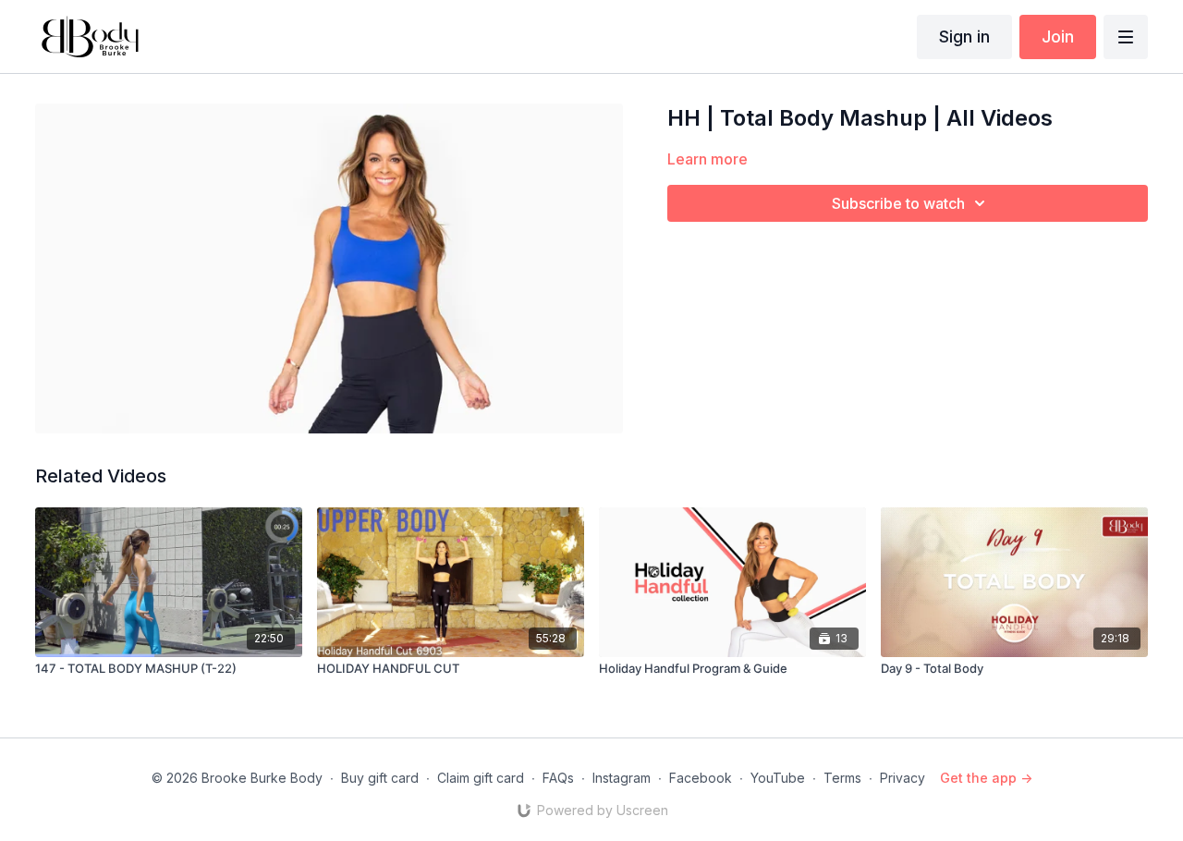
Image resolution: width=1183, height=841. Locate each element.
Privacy (902, 778)
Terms (842, 778)
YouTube (777, 778)
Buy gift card (380, 778)
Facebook (700, 778)
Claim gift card (480, 778)
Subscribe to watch (898, 203)
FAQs (558, 778)
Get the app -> (986, 778)
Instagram (621, 778)
